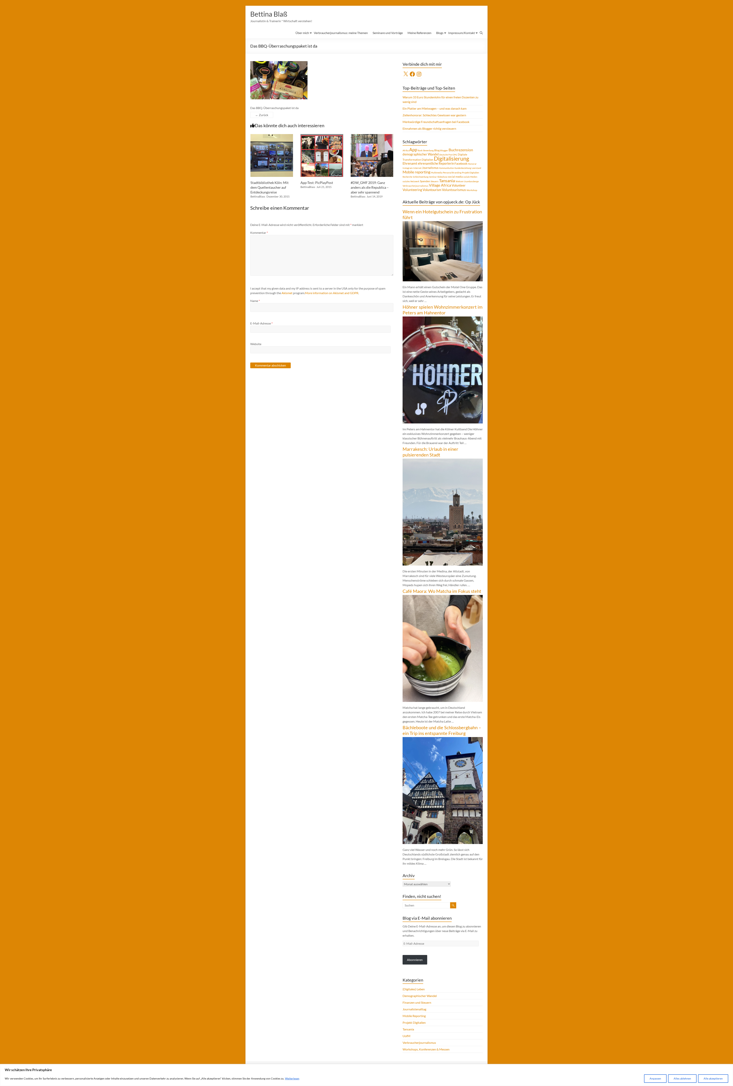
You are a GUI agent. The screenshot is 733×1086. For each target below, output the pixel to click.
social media (455, 176)
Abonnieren (415, 959)
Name (255, 301)
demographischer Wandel (421, 154)
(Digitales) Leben (414, 989)
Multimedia (436, 172)
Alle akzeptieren (713, 1078)
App (413, 149)
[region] (366, 1075)
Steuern (434, 181)
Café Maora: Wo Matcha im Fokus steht (442, 591)
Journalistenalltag (414, 1009)
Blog (437, 150)
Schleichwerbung (421, 177)
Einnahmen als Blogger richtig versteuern (429, 128)
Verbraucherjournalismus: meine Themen (341, 33)
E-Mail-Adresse (261, 323)
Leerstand (476, 168)
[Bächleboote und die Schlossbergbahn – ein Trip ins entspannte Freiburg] (443, 739)
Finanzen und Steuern (417, 1002)
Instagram (408, 168)
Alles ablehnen (682, 1078)
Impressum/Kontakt (461, 33)
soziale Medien (470, 177)
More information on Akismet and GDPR (331, 293)
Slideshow (442, 176)
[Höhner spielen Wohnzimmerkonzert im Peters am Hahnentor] (443, 318)
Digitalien (427, 159)
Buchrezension (461, 150)
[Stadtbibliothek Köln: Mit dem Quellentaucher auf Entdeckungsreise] (271, 136)
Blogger (444, 150)
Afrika (406, 150)
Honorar (472, 163)
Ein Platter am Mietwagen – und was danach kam (435, 108)
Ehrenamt (410, 163)
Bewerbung (428, 150)
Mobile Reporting (414, 1016)
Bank (420, 150)
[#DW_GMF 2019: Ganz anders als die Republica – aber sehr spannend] (372, 136)
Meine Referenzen (419, 33)
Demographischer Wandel (420, 996)
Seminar (433, 177)
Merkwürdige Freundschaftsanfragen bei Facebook (436, 122)
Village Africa (440, 185)
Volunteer (459, 185)
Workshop (472, 190)
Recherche (407, 177)
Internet (417, 168)
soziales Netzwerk (411, 181)
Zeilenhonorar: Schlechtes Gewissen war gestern (434, 115)
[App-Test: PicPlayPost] (321, 136)
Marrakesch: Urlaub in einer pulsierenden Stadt (430, 451)
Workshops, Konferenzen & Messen (426, 1049)
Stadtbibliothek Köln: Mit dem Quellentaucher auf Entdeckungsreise (269, 187)
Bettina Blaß (268, 14)
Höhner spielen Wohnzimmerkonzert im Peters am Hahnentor (443, 309)
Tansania (447, 180)
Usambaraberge (471, 181)
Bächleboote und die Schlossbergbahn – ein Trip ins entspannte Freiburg (442, 730)
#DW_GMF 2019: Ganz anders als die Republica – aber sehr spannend (370, 187)
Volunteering (412, 190)
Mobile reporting (416, 172)
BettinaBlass (257, 196)
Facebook (460, 163)
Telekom (459, 181)
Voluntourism (432, 190)
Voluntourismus (454, 190)
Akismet (287, 293)
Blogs (439, 33)
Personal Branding (452, 172)
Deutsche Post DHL (448, 154)
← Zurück (261, 115)
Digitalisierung (451, 158)
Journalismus (430, 167)
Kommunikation (446, 168)
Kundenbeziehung (462, 168)
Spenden (425, 181)
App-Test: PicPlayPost (316, 182)
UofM (406, 1036)
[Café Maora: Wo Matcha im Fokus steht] (443, 597)
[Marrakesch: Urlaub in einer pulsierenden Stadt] (443, 460)
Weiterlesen (292, 1078)
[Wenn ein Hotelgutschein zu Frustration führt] (443, 223)
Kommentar (259, 232)
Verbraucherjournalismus (415, 185)
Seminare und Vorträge (388, 33)
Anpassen (655, 1078)
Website (255, 344)
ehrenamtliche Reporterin (436, 163)
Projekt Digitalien (470, 172)
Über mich (302, 33)
